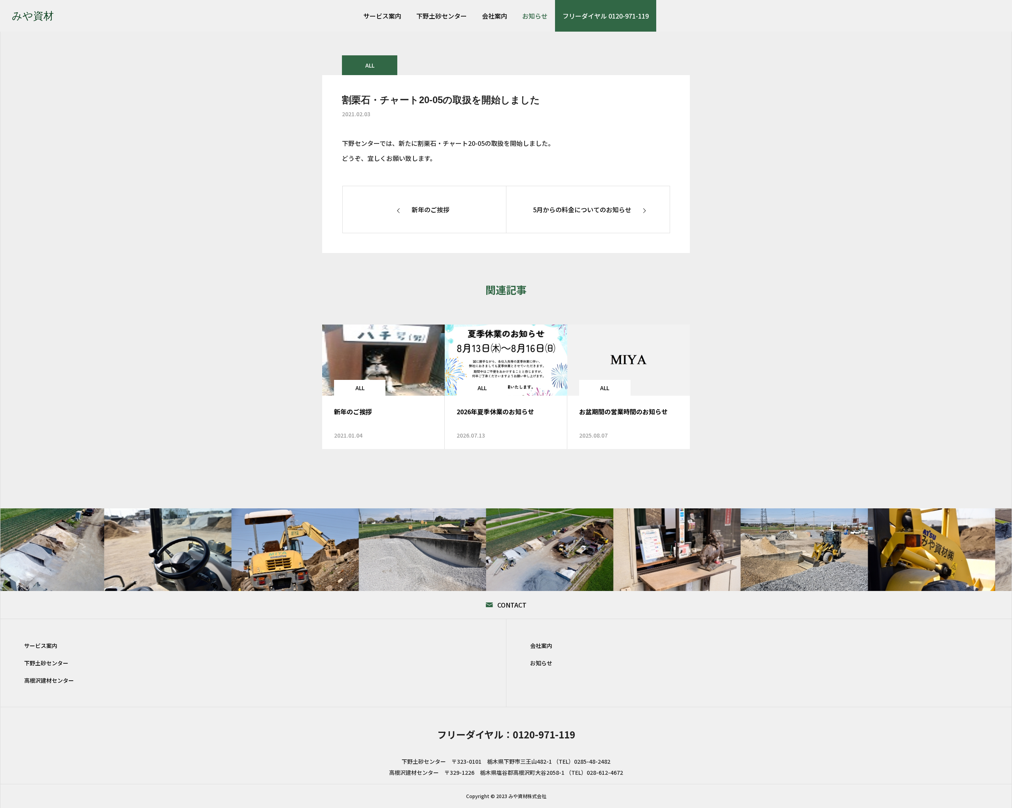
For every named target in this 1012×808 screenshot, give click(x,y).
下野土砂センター (441, 16)
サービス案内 (382, 16)
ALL (369, 65)
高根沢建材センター (49, 680)
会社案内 (494, 16)
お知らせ (535, 16)
